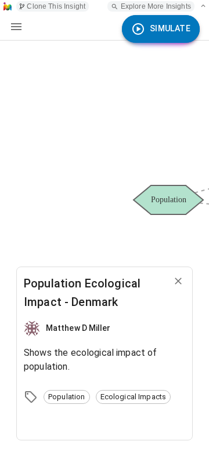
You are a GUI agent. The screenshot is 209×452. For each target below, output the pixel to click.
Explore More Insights (156, 6)
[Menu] (16, 26)
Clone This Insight (56, 6)
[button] (67, 397)
